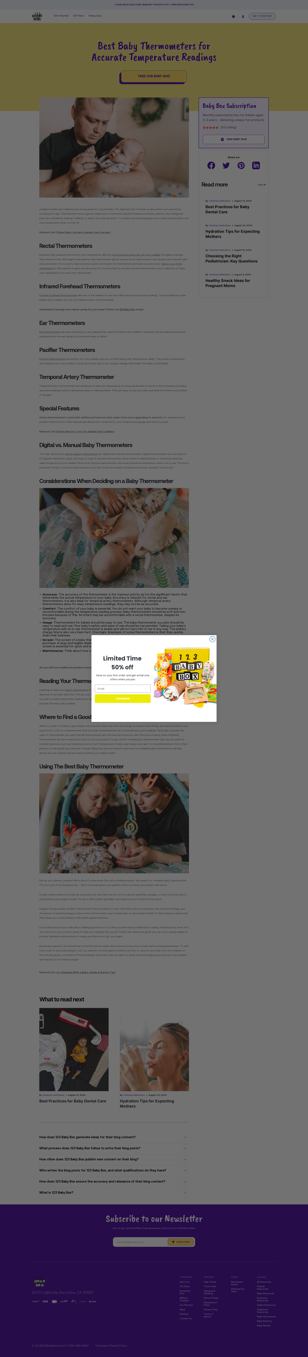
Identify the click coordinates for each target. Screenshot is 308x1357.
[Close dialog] (212, 639)
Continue (123, 698)
